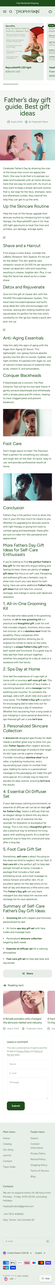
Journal (7, 1155)
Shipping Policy (39, 1165)
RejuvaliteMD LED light (18, 67)
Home (6, 1138)
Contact (7, 1161)
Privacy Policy (23, 1051)
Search (34, 1138)
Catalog (7, 1143)
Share (29, 973)
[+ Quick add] (39, 59)
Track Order (9, 1166)
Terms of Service (40, 1170)
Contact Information (37, 1145)
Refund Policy (38, 1159)
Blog (33, 1176)
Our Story (8, 1149)
